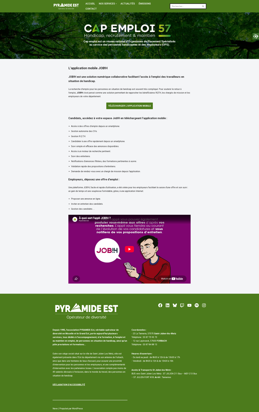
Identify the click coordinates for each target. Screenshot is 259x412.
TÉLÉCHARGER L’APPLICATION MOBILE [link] (129, 106)
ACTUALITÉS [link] (128, 3)
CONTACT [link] (91, 8)
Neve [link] (55, 408)
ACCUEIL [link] (90, 3)
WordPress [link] (77, 408)
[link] (256, 36)
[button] (116, 3)
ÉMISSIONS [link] (145, 3)
